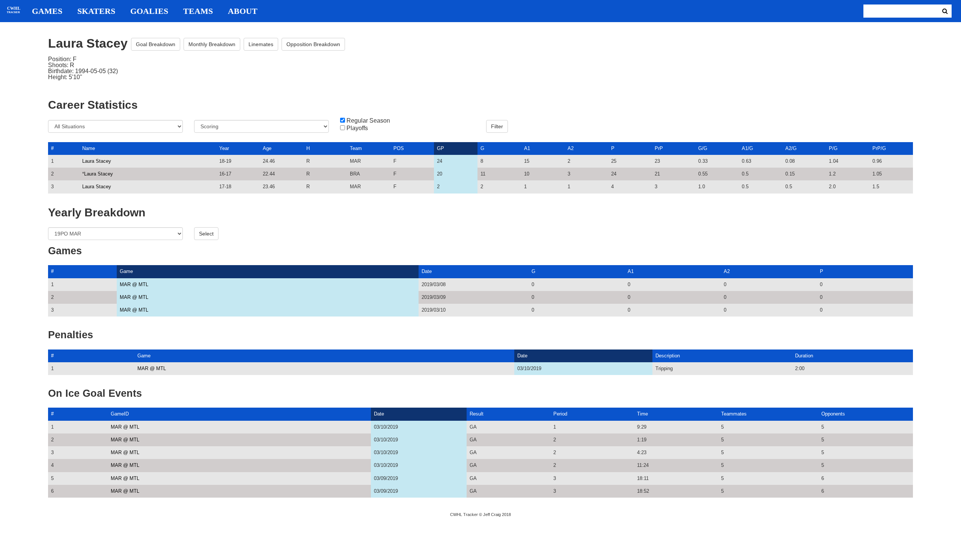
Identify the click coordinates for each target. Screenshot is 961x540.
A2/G (791, 148)
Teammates (734, 414)
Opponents (833, 414)
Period (560, 414)
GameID (120, 414)
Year (224, 148)
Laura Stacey (96, 161)
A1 (527, 148)
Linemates (261, 44)
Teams (198, 11)
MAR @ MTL (134, 284)
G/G (702, 148)
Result (477, 414)
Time (642, 414)
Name (88, 148)
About (243, 11)
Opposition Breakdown (313, 44)
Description (667, 355)
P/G (833, 148)
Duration (804, 355)
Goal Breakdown (155, 44)
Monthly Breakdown (211, 44)
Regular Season (368, 121)
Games (47, 11)
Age (267, 148)
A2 (571, 148)
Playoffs (357, 128)
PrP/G (879, 148)
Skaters (96, 11)
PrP (659, 148)
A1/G (747, 148)
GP (440, 148)
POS (398, 148)
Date (427, 271)
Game (126, 271)
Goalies (149, 11)
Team (356, 148)
